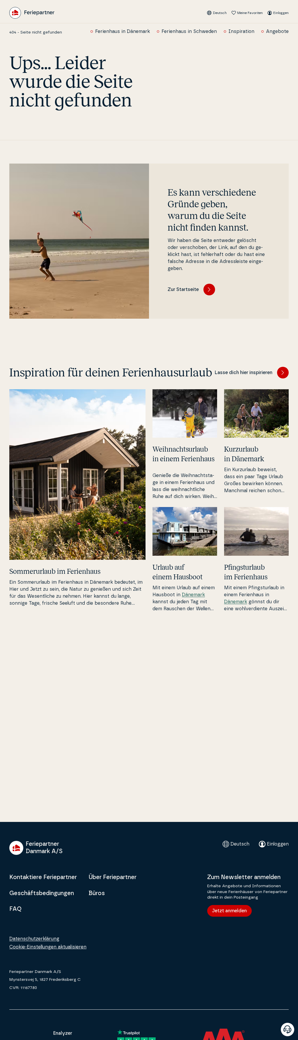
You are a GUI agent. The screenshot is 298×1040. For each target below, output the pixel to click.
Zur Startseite (183, 289)
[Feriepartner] (31, 13)
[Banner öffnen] (288, 1030)
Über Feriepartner (112, 877)
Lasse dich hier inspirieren (243, 372)
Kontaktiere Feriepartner (43, 877)
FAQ (15, 909)
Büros (96, 893)
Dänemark (193, 594)
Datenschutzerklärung (34, 938)
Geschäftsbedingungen (41, 893)
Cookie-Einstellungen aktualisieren (47, 947)
